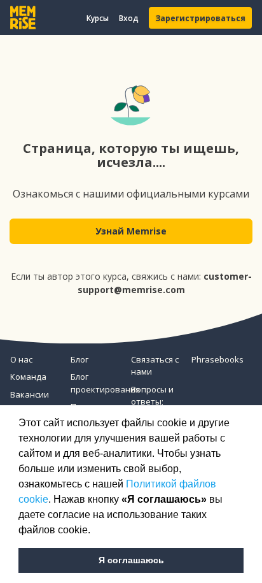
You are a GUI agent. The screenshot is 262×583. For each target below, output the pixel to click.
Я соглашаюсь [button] (131, 560)
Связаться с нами (155, 366)
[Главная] (23, 17)
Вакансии (29, 394)
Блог (79, 359)
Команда (28, 376)
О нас (21, 359)
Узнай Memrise (131, 231)
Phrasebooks (216, 359)
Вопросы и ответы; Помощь (152, 402)
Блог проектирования (96, 383)
